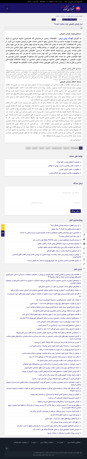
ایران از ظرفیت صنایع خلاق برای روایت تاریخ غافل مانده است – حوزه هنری (54, 303)
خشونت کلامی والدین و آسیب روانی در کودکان (63, 165)
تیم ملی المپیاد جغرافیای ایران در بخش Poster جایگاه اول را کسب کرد (56, 240)
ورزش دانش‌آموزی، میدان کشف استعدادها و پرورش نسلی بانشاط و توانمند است (52, 307)
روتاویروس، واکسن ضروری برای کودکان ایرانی (64, 173)
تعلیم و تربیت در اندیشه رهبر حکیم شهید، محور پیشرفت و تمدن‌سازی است (54, 346)
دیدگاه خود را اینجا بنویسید (70, 192)
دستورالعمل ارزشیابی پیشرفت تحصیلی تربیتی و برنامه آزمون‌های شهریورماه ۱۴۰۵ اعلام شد (49, 318)
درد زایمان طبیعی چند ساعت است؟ (68, 24)
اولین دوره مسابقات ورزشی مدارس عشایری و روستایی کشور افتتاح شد (56, 311)
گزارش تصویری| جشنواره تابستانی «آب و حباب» (63, 398)
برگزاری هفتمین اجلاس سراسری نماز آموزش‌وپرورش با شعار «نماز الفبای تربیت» (53, 260)
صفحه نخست (78, 16)
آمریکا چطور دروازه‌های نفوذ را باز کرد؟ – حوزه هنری (62, 418)
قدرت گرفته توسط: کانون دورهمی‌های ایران (43, 455)
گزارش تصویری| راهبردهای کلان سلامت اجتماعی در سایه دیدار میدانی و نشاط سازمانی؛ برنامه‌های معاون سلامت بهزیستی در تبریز (43, 337)
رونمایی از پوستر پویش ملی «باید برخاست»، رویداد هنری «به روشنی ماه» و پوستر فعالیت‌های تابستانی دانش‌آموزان (46, 255)
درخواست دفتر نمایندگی (20, 442)
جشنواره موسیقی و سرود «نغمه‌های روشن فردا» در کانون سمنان (58, 243)
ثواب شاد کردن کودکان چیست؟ (69, 236)
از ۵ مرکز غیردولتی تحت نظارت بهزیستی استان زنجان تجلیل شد (58, 360)
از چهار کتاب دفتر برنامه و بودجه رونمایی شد (65, 422)
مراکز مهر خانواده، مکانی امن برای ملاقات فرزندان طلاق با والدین (58, 247)
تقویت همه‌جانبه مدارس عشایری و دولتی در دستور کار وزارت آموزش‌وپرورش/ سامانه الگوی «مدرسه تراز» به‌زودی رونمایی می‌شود (43, 383)
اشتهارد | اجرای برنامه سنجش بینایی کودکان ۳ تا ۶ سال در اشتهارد (58, 329)
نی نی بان (74, 139)
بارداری (66, 148)
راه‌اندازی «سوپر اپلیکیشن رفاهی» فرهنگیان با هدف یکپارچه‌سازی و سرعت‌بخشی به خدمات (49, 232)
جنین (48, 148)
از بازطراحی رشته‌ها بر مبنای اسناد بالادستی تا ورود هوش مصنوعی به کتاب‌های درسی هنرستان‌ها (48, 332)
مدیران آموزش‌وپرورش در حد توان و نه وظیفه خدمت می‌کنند (59, 349)
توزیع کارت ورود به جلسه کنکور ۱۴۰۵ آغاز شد (64, 415)
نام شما (77, 202)
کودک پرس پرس (66, 38)
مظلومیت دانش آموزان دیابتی (69, 169)
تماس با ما (60, 442)
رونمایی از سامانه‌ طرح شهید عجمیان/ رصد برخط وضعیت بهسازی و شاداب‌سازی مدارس (50, 353)
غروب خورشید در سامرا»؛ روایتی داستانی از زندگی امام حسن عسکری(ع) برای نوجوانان (51, 364)
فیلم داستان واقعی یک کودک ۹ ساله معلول (65, 229)
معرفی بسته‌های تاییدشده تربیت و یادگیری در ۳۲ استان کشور (58, 325)
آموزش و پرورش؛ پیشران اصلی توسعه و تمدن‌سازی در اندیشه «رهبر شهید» (54, 394)
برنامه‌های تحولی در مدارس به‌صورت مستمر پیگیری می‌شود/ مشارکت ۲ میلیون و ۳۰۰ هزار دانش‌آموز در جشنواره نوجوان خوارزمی (43, 281)
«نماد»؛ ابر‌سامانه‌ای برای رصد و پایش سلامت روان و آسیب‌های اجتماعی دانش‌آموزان (51, 367)
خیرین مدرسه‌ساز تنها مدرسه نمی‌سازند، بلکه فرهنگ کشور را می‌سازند (56, 342)
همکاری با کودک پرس (74, 442)
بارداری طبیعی (57, 148)
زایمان (42, 148)
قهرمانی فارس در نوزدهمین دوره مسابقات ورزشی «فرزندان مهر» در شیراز (55, 378)
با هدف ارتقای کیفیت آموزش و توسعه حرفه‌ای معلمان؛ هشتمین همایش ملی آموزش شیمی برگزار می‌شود (44, 290)
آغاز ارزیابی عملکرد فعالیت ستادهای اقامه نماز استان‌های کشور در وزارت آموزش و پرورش (50, 371)
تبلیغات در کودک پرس (46, 442)
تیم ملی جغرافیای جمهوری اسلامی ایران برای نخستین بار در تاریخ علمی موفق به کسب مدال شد (48, 426)
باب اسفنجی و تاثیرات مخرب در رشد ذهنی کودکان (63, 251)
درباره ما (33, 442)
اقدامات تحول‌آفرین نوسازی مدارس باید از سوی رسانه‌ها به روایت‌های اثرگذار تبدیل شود (50, 314)
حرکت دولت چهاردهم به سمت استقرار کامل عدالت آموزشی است (58, 321)
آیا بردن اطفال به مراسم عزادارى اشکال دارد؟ (65, 225)
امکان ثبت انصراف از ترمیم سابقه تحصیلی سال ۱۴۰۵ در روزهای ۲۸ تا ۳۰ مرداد (54, 357)
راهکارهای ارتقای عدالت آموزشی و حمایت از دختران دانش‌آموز (59, 286)
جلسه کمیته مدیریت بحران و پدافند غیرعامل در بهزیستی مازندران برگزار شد (54, 411)
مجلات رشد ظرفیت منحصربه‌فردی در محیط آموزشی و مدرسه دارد (57, 300)
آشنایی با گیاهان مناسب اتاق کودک (68, 162)
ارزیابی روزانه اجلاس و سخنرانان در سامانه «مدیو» (63, 433)
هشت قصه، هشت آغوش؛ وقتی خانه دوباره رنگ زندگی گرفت (58, 375)
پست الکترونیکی (36, 202)
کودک (28, 148)
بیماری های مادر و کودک (67, 16)
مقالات (57, 16)
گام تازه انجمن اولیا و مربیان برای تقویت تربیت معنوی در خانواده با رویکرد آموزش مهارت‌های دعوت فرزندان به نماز (44, 295)
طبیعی (35, 148)
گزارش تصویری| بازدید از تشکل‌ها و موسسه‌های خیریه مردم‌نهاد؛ (58, 401)
